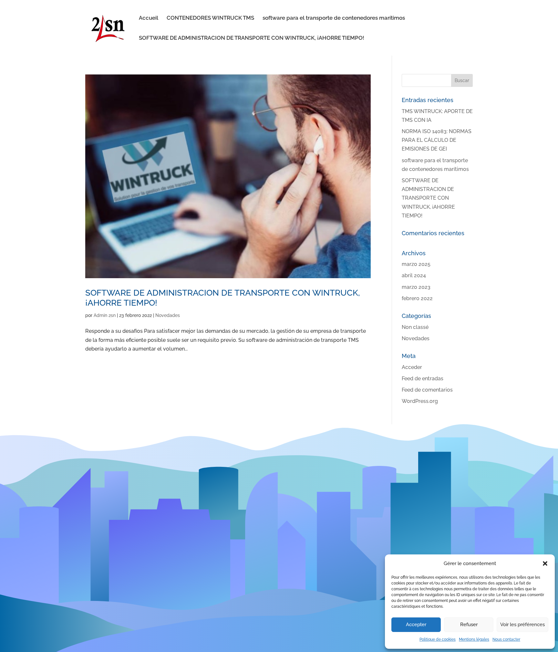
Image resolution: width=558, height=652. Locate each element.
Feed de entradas (422, 378)
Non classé (415, 327)
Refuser (469, 624)
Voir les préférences (522, 624)
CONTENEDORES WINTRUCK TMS (210, 18)
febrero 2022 (417, 298)
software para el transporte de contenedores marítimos (334, 18)
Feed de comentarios (427, 390)
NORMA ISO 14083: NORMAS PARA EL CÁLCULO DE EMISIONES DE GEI (436, 140)
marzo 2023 (416, 287)
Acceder (412, 367)
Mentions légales (474, 639)
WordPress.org (420, 401)
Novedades (167, 315)
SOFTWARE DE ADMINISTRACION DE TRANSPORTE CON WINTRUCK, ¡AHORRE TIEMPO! (251, 38)
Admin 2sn (105, 315)
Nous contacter (506, 639)
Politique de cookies (437, 639)
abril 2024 (414, 275)
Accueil (148, 18)
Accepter (416, 624)
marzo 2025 (416, 264)
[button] (545, 563)
